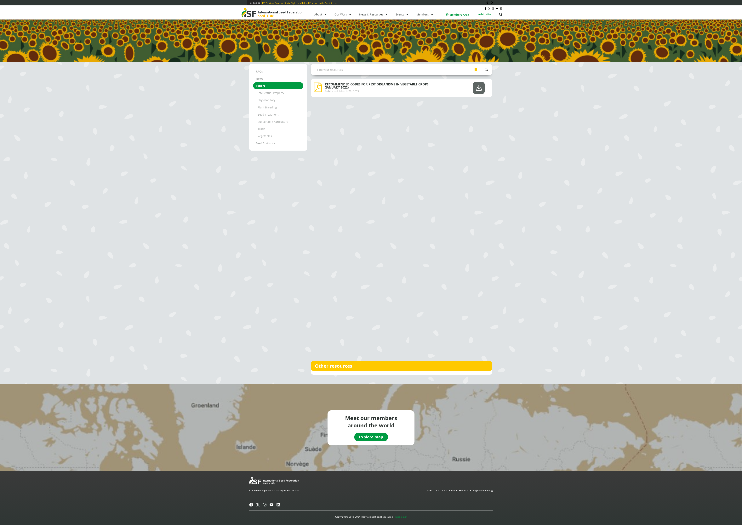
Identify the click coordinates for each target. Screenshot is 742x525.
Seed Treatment (268, 114)
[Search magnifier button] (486, 69)
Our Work (340, 14)
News (259, 78)
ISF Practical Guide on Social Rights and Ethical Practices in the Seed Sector (299, 3)
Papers (260, 86)
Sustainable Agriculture (273, 122)
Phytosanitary (266, 100)
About (318, 14)
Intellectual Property (271, 93)
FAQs (259, 71)
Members (422, 14)
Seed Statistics (265, 143)
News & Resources (371, 14)
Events (400, 14)
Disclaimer (401, 516)
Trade (261, 129)
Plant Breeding (267, 107)
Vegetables (265, 136)
